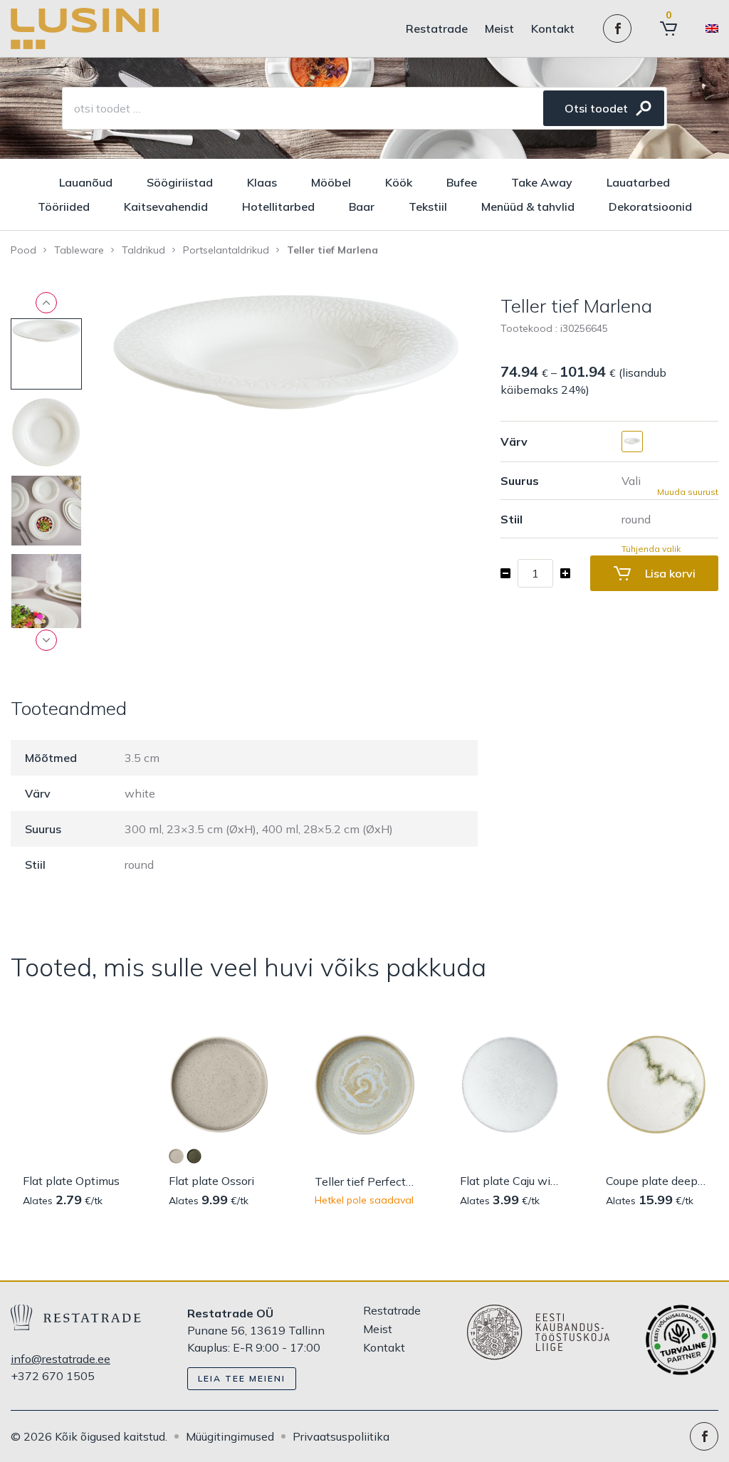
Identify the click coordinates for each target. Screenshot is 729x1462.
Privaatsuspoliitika (341, 1436)
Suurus (519, 481)
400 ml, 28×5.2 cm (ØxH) (327, 829)
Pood (23, 250)
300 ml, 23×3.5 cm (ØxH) (190, 829)
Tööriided (64, 206)
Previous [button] (46, 302)
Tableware (79, 250)
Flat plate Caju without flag (510, 1181)
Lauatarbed (638, 182)
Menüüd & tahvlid (528, 206)
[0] (668, 28)
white (140, 793)
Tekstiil (428, 206)
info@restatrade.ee (60, 1359)
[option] (285, 352)
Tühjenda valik (651, 549)
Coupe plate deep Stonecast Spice (656, 1181)
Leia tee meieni (241, 1378)
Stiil (511, 519)
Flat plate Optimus (71, 1181)
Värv (514, 441)
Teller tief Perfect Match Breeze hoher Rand (365, 1181)
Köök (398, 182)
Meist (499, 28)
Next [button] (46, 640)
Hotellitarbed (278, 206)
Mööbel (331, 182)
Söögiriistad (180, 182)
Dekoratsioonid (650, 206)
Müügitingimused (230, 1436)
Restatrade (437, 28)
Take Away (541, 182)
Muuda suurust (687, 492)
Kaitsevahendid (166, 206)
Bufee (461, 182)
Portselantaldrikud (226, 250)
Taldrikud (143, 250)
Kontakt (553, 28)
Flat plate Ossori (211, 1181)
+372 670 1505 (53, 1376)
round (139, 864)
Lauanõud (85, 182)
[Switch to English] (712, 28)
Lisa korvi (670, 573)
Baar (361, 206)
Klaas (262, 182)
